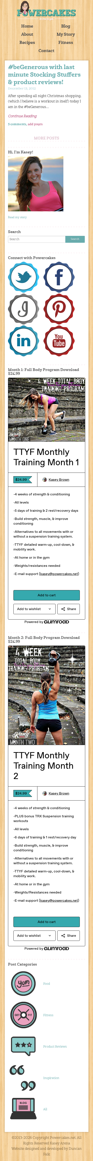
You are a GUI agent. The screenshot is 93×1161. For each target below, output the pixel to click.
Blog (65, 27)
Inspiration (51, 1078)
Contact (46, 51)
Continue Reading (22, 116)
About (27, 35)
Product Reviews (55, 1046)
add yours (35, 124)
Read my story (17, 217)
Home (27, 27)
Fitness (65, 43)
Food (46, 983)
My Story (66, 35)
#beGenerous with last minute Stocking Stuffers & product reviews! (44, 75)
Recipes (27, 43)
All (45, 1109)
